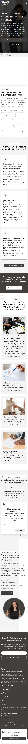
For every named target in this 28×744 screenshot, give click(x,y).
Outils (2, 699)
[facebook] (5, 685)
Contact (3, 700)
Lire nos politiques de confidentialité (14, 740)
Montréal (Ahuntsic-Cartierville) (14, 722)
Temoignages (4, 696)
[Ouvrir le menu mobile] (26, 3)
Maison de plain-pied (22, 725)
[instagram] (9, 685)
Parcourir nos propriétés (14, 657)
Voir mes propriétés (13, 287)
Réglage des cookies (14, 735)
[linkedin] (12, 685)
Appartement (13, 725)
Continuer (19, 530)
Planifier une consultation (13, 265)
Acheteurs (3, 693)
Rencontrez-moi (7, 593)
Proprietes (3, 692)
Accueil (2, 54)
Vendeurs (3, 695)
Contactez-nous (14, 653)
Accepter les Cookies (14, 738)
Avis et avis (14, 742)
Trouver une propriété (13, 40)
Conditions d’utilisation (6, 742)
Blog (2, 697)
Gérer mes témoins (22, 742)
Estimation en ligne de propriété (14, 44)
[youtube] (2, 685)
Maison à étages (5, 725)
